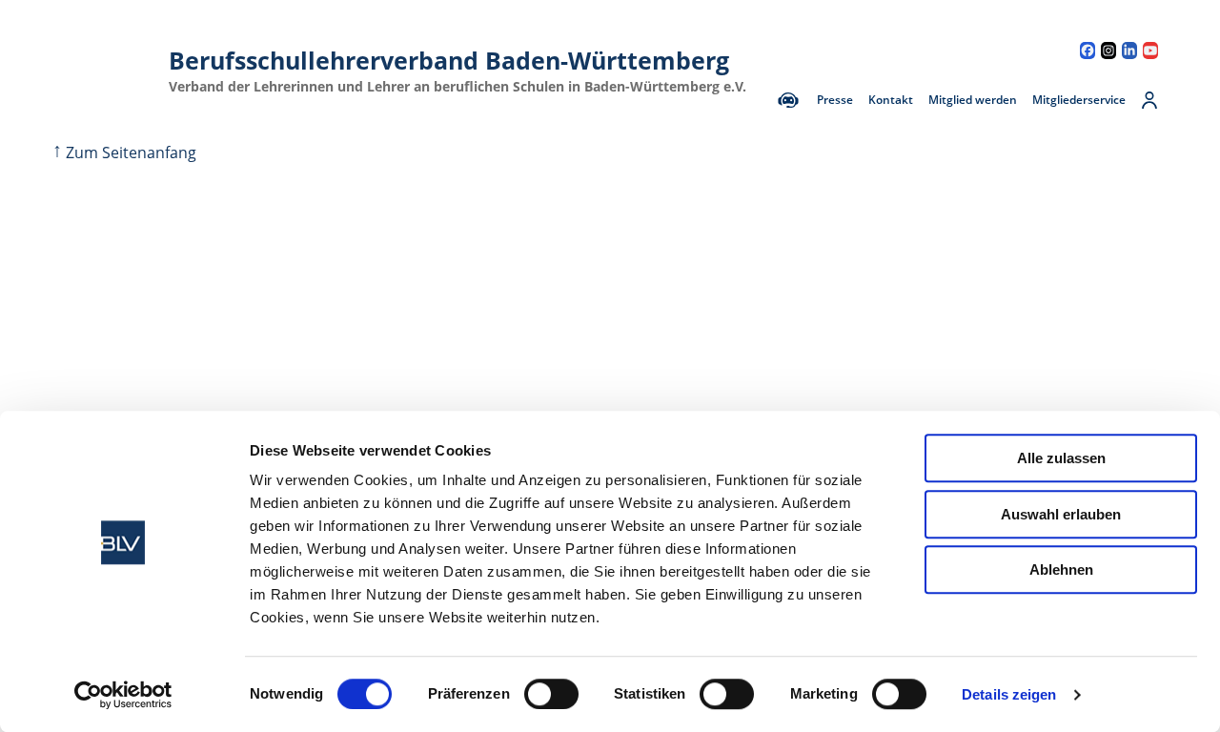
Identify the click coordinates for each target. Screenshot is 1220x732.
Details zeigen (1009, 694)
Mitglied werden (972, 100)
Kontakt (890, 100)
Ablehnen (1061, 569)
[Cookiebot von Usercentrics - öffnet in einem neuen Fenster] (123, 695)
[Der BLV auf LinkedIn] (1129, 50)
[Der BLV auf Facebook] (1087, 50)
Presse (835, 100)
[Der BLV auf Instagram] (1108, 50)
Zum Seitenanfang (124, 152)
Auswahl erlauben (1061, 514)
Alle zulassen (1061, 458)
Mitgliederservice (1079, 100)
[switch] (551, 694)
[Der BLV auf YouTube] (1150, 50)
